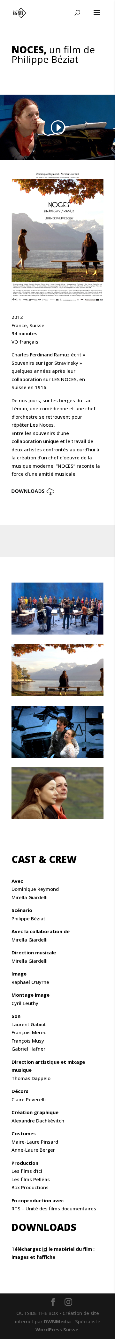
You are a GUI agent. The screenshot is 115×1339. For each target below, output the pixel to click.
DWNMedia (57, 1321)
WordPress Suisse (56, 1329)
